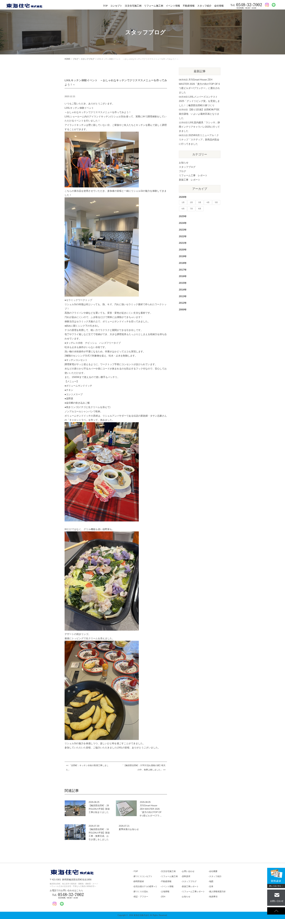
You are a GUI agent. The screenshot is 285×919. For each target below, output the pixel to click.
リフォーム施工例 (153, 5)
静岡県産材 (139, 881)
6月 (183, 209)
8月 (199, 209)
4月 (208, 202)
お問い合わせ (188, 871)
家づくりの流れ (141, 891)
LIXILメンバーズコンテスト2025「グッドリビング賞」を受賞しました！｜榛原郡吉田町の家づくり (199, 101)
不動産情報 (189, 5)
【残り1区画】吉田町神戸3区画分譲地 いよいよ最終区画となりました (199, 113)
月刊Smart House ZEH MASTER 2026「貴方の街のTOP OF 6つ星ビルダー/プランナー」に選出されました (151, 810)
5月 (216, 202)
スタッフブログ (187, 167)
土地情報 (165, 891)
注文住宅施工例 (133, 5)
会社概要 (213, 871)
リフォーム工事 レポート (193, 175)
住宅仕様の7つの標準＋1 (145, 886)
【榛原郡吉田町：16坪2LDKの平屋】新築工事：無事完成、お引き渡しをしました (99, 834)
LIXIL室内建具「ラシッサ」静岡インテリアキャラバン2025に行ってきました (199, 126)
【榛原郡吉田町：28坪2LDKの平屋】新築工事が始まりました (99, 808)
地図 (211, 881)
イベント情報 (173, 5)
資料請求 (186, 876)
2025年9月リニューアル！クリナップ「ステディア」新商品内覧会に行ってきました (199, 139)
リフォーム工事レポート (193, 891)
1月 (183, 202)
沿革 (211, 886)
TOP (105, 5)
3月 (199, 202)
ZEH (163, 896)
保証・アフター (141, 896)
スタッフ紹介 (204, 5)
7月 (191, 209)
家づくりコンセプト (143, 876)
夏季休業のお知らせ (129, 829)
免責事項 (213, 896)
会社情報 (219, 5)
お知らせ (183, 162)
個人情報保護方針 (217, 891)
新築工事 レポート (189, 179)
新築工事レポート (190, 886)
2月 (191, 202)
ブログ (182, 171)
